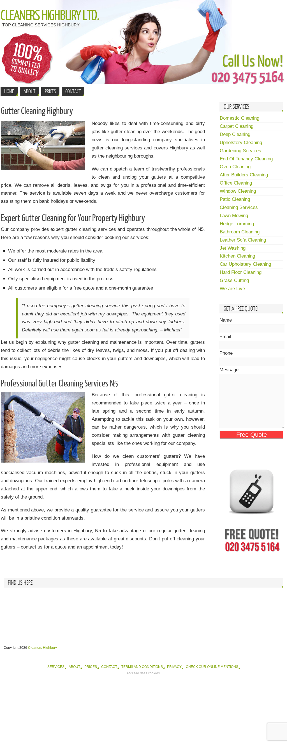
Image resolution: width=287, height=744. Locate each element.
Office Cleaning (236, 183)
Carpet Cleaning (236, 126)
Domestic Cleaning (239, 118)
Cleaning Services (239, 207)
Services (55, 667)
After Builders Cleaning (244, 175)
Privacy (174, 667)
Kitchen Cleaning (237, 256)
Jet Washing (233, 248)
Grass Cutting (234, 280)
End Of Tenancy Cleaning (246, 158)
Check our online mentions (212, 667)
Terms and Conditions (142, 667)
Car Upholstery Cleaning (245, 264)
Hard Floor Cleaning (240, 272)
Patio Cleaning (235, 199)
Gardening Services (240, 150)
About (74, 667)
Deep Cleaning (235, 134)
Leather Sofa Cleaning (243, 240)
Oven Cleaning (235, 166)
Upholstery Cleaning (241, 142)
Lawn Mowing (234, 215)
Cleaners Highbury (42, 648)
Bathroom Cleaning (240, 232)
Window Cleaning (238, 191)
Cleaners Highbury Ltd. (50, 15)
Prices (90, 667)
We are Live (232, 288)
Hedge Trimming (237, 223)
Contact (109, 667)
